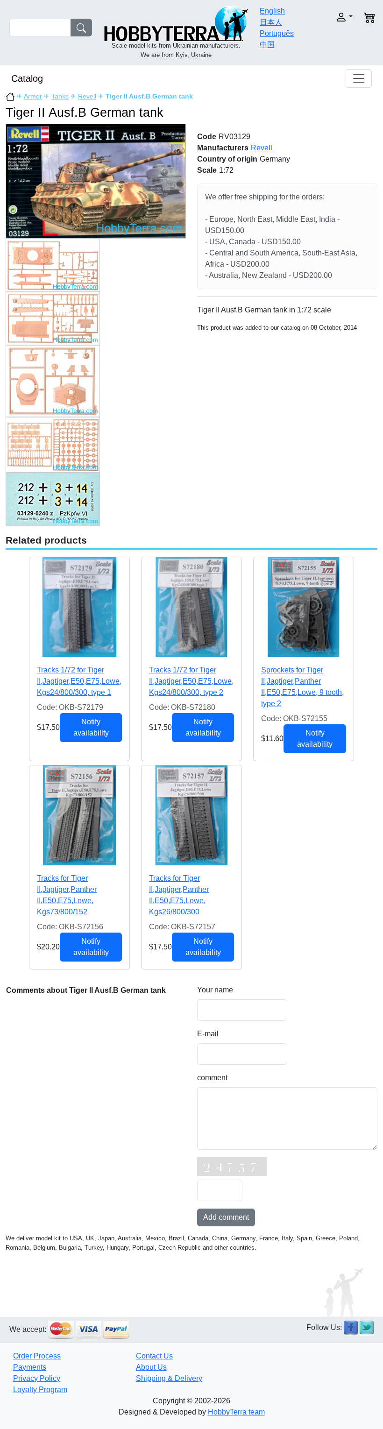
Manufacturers (222, 148)
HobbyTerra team (236, 1412)
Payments (29, 1367)
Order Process (37, 1356)
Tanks (60, 96)
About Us (151, 1367)
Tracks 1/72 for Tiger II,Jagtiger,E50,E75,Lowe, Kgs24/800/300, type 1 (79, 681)
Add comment (226, 1217)
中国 (267, 45)
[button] (337, 17)
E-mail (208, 1034)
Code (206, 137)
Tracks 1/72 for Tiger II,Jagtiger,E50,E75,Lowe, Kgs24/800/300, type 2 (191, 681)
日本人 (271, 22)
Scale (207, 170)
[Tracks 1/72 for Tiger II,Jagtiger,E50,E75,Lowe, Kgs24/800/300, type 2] (191, 607)
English (272, 11)
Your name (215, 990)
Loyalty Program (40, 1390)
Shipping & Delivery (169, 1378)
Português (277, 33)
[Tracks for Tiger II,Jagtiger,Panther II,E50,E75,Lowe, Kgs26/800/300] (191, 815)
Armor (33, 96)
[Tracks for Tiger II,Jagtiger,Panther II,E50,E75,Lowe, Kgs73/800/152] (79, 815)
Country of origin (227, 159)
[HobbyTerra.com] (176, 23)
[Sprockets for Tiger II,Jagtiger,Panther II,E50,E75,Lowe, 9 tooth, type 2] (304, 607)
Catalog (27, 78)
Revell (87, 96)
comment (212, 1078)
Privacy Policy (36, 1378)
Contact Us (154, 1356)
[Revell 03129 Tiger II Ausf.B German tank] (96, 180)
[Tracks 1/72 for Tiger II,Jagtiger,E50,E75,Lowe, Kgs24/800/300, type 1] (79, 607)
